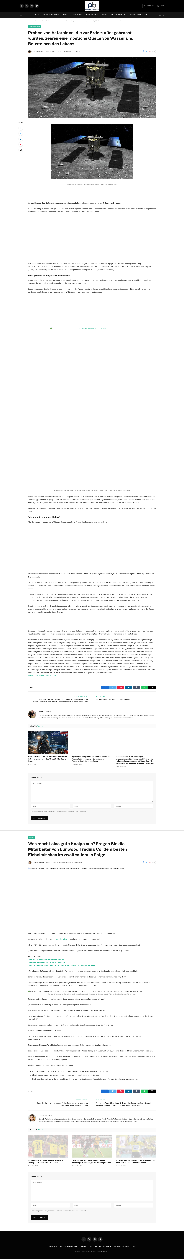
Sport (105, 15)
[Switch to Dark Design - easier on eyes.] (159, 15)
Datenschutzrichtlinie (124, 1246)
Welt (65, 15)
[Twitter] (21, 133)
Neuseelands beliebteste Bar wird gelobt (47, 962)
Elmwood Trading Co (61, 939)
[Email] (21, 150)
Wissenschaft (34, 27)
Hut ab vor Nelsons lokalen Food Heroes (46, 959)
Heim (37, 15)
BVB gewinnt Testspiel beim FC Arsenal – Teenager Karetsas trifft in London (45, 1161)
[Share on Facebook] (143, 51)
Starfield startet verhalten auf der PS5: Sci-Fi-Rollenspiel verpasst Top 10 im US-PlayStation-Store (48, 759)
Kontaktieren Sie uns (139, 15)
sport (31, 838)
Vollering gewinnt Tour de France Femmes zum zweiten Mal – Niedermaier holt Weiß (135, 1161)
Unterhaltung (118, 15)
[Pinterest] (21, 144)
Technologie (92, 15)
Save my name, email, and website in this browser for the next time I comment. (59, 811)
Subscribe (149, 6)
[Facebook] (21, 128)
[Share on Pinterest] (150, 51)
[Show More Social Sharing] (154, 51)
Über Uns (53, 1246)
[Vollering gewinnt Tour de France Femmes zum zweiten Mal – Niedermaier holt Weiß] (136, 1146)
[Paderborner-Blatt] (92, 6)
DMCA (83, 1246)
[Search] (163, 15)
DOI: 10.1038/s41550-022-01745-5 (42, 676)
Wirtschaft (76, 15)
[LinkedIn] (21, 139)
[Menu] (21, 15)
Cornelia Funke (39, 862)
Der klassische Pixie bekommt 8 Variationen (113, 699)
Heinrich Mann (38, 51)
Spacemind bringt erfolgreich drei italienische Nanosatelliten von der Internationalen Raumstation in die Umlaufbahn (91, 759)
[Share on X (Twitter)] (146, 51)
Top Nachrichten (51, 15)
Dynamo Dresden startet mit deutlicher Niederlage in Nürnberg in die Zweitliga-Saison (91, 1161)
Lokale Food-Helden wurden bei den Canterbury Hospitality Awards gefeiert (62, 965)
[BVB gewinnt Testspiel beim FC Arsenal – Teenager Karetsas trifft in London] (48, 1146)
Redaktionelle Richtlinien (100, 1246)
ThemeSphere (104, 1251)
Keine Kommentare (65, 51)
